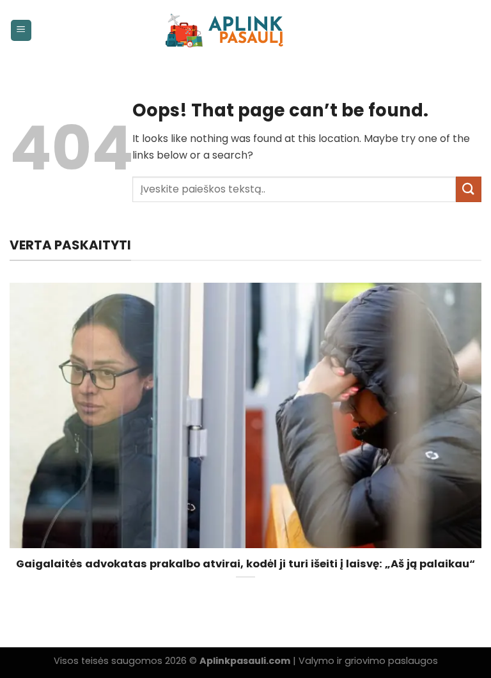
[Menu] (21, 30)
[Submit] (468, 189)
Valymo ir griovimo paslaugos (368, 660)
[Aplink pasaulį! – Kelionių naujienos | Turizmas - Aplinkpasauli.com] (246, 30)
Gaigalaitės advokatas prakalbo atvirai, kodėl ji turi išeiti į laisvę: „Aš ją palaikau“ (245, 564)
